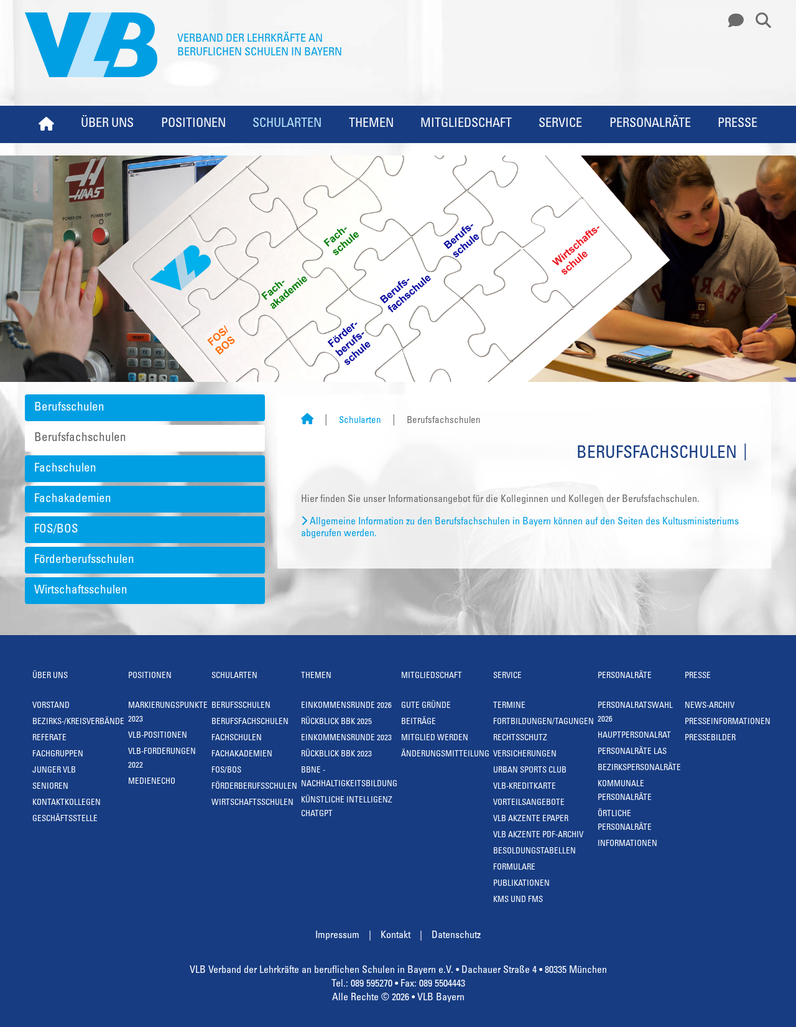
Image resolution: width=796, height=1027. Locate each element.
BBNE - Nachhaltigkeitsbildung (349, 778)
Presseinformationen (728, 722)
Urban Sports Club (530, 771)
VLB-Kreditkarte (524, 787)
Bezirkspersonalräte (639, 768)
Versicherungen (525, 755)
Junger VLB (54, 771)
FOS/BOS (56, 530)
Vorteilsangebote (529, 803)
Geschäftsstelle (65, 820)
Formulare (514, 868)
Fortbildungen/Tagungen (543, 722)
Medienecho (151, 782)
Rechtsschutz (520, 739)
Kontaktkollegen (66, 803)
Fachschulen (65, 469)
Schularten (287, 124)
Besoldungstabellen (534, 852)
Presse (737, 124)
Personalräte (650, 124)
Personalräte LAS (632, 752)
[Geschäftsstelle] (732, 21)
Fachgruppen (57, 755)
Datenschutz (456, 936)
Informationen (627, 844)
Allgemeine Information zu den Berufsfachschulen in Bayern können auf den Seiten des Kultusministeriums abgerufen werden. (520, 528)
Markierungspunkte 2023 (168, 713)
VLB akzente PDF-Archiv (538, 836)
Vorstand (51, 706)
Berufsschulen (69, 408)
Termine (509, 706)
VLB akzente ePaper (530, 820)
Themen (371, 124)
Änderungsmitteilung (445, 755)
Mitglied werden (434, 739)
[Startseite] (307, 420)
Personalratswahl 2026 (635, 713)
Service (560, 124)
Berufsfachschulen (80, 438)
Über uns (107, 124)
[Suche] (758, 21)
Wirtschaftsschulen (80, 591)
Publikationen (521, 884)
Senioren (50, 787)
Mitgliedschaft (466, 124)
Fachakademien (72, 499)
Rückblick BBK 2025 (336, 722)
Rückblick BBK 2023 (336, 755)
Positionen (193, 124)
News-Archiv (709, 706)
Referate (49, 739)
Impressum (337, 936)
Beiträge (418, 722)
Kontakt (395, 936)
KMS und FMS (518, 900)
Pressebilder (710, 739)
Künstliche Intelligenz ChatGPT (346, 808)
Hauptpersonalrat (634, 736)
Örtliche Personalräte (625, 821)
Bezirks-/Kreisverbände (78, 722)
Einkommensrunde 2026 (346, 706)
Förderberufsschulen (84, 560)
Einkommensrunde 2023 (346, 739)
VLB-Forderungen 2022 (162, 759)
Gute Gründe (426, 706)
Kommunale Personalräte (625, 791)
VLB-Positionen (157, 736)
